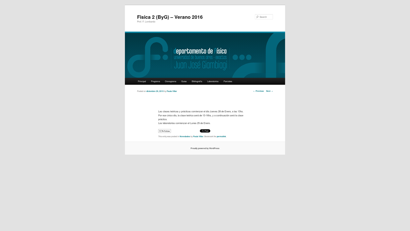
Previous (258, 91)
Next (269, 91)
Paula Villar (172, 91)
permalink (221, 136)
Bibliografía (197, 81)
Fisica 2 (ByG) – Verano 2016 (170, 16)
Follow (167, 131)
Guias (184, 81)
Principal (142, 81)
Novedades (185, 136)
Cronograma (170, 81)
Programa (155, 81)
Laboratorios (213, 81)
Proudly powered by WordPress (205, 148)
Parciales (228, 81)
